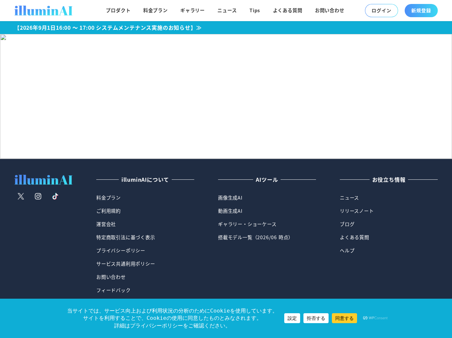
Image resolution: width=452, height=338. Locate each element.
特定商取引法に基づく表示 (125, 237)
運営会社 (106, 224)
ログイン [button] (381, 10)
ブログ (347, 224)
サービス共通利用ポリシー (125, 263)
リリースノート (357, 210)
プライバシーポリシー (120, 250)
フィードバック (113, 290)
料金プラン (108, 197)
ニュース (349, 197)
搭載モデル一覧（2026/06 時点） (255, 237)
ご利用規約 (108, 210)
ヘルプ (347, 250)
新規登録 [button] (421, 10)
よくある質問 (354, 237)
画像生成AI (230, 197)
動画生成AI (230, 210)
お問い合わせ (111, 277)
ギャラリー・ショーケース (247, 224)
